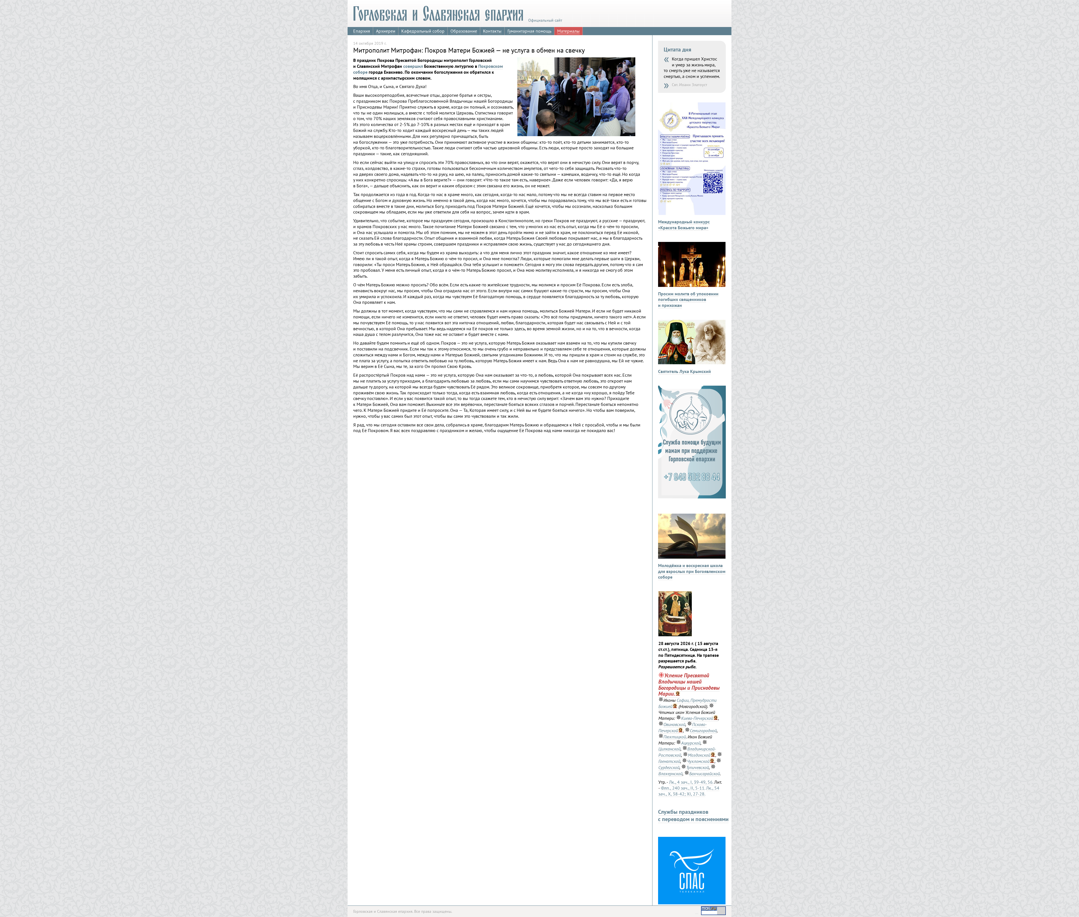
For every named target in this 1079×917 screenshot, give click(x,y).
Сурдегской (668, 767)
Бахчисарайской (704, 773)
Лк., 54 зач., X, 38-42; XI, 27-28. (688, 791)
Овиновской (674, 724)
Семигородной (703, 730)
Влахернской (670, 773)
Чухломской (698, 761)
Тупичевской (697, 767)
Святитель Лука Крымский (684, 371)
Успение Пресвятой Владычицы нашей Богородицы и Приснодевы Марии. (689, 684)
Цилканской (669, 749)
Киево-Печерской (697, 718)
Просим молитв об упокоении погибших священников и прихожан (688, 299)
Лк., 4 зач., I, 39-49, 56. (691, 782)
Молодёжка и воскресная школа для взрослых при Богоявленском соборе (692, 571)
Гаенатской (669, 761)
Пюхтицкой (674, 737)
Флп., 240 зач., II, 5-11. (683, 788)
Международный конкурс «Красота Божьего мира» (684, 224)
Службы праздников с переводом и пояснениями (693, 815)
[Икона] (675, 634)
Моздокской (699, 755)
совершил (413, 66)
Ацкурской (691, 743)
